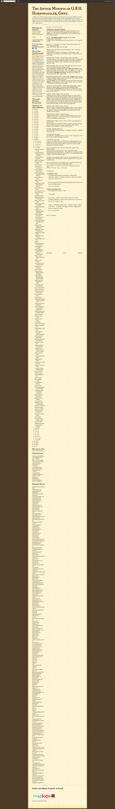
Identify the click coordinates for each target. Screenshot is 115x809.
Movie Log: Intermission (40, 405)
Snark (33, 709)
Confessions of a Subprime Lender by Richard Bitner (39, 211)
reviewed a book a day (36, 72)
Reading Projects (35, 675)
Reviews (34, 680)
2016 (35, 126)
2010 (35, 136)
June (36, 431)
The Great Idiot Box (36, 728)
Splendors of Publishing (37, 711)
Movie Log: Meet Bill (39, 409)
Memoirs (34, 634)
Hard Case (34, 575)
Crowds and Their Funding (37, 540)
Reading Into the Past (36, 672)
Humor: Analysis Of (36, 590)
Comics (33, 532)
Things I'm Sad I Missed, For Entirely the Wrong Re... (39, 226)
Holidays (34, 578)
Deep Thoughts (35, 543)
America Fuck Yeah (36, 500)
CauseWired (34, 526)
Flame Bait (34, 561)
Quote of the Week (38, 164)
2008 (35, 139)
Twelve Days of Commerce (37, 760)
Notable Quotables (36, 649)
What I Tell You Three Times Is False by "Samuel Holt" (39, 308)
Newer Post (49, 252)
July (36, 429)
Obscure (34, 653)
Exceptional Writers (36, 551)
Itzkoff (33, 611)
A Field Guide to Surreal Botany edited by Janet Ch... (40, 185)
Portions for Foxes (36, 665)
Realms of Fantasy (36, 676)
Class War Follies (35, 529)
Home (64, 252)
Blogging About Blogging (37, 510)
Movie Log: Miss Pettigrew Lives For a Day (40, 257)
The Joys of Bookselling (37, 731)
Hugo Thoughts (35, 588)
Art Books (34, 502)
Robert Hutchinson (53, 189)
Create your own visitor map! (39, 800)
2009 (35, 137)
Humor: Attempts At (36, 591)
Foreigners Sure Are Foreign (38, 564)
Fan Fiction (34, 554)
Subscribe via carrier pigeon (37, 34)
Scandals (34, 687)
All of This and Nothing (37, 496)
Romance (34, 683)
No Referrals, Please (39, 195)
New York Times (35, 645)
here (42, 86)
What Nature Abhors (39, 314)
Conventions (34, 534)
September (37, 146)
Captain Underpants (36, 525)
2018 (35, 122)
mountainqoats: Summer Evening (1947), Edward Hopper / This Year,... (37, 469)
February (37, 438)
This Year (34, 745)
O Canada (34, 652)
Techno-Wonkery (35, 719)
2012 (35, 132)
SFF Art (34, 694)
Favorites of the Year (36, 560)
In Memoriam (35, 598)
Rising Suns (34, 682)
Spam (33, 710)
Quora (33, 668)
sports (33, 713)
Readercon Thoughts (39, 407)
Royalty (33, 685)
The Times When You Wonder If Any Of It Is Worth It (39, 154)
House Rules (34, 587)
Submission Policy (36, 41)
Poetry (33, 660)
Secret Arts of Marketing (37, 692)
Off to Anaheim (38, 416)
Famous (33, 553)
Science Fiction (35, 690)
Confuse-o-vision (35, 533)
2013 (35, 131)
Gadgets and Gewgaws (37, 568)
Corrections (34, 536)
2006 (35, 443)
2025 (35, 111)
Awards (33, 503)
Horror (33, 585)
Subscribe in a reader (36, 31)
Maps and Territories (36, 628)
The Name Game (38, 385)
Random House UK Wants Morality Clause (39, 282)
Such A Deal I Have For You (38, 716)
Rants (33, 670)
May (36, 433)
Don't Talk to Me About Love (38, 544)
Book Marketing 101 (36, 513)
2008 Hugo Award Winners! (56, 29)
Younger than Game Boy (40, 287)
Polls (33, 663)
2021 (35, 117)
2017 (35, 124)
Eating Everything (38, 377)
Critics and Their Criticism (37, 539)
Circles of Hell (35, 527)
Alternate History (35, 498)
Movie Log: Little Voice (39, 289)
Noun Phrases (37, 321)
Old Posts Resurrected (36, 655)
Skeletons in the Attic (36, 699)
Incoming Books (35, 600)
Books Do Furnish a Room (37, 516)
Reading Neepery (35, 673)
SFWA (33, 696)
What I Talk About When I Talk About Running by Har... (40, 300)
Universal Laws (35, 762)
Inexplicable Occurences (37, 601)
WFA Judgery (35, 768)
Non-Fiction (34, 648)
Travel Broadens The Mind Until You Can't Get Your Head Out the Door (38, 756)
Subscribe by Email (36, 32)
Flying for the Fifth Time (40, 323)
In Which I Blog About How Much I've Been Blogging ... (40, 174)
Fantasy (33, 559)
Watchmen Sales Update (39, 423)
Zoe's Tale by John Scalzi (40, 191)
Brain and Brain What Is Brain (38, 519)
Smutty (33, 704)
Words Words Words (36, 777)
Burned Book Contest (36, 522)
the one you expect (38, 94)
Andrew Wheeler (39, 54)
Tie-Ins (33, 750)
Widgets (34, 774)
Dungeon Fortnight (36, 547)
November (37, 142)
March (36, 436)
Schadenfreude (35, 689)
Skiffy (33, 700)
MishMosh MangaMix (39, 160)
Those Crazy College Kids (37, 747)
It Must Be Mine (35, 605)
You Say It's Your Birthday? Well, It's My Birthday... (39, 273)
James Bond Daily (36, 614)
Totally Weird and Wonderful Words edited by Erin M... (39, 277)
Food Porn (34, 563)
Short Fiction (34, 697)
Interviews (34, 604)
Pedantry (34, 658)
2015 (35, 127)
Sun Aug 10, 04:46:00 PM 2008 (53, 186)
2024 (35, 112)
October (36, 144)
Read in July (37, 428)
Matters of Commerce (36, 629)
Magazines (34, 626)
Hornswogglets (40, 46)
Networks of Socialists (36, 643)
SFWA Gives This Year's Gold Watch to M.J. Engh (40, 222)
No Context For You (36, 646)
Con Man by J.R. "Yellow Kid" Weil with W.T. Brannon (39, 350)
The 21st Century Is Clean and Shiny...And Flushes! (40, 333)
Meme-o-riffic (35, 632)
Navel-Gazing (35, 642)
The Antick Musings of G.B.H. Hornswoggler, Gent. (57, 11)
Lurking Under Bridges (37, 625)
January (36, 439)
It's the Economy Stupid (37, 610)
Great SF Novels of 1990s (37, 574)
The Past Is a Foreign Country (38, 734)
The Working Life (35, 740)
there (33, 741)
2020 (35, 119)
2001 (35, 446)
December (37, 141)
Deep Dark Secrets (36, 542)
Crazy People (35, 537)
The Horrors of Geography (37, 730)
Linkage (33, 621)
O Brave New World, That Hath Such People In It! (39, 392)
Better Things (35, 508)
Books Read (34, 517)
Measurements (35, 631)
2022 (35, 116)
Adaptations (34, 492)
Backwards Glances (36, 505)
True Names (34, 758)
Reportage (34, 677)
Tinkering (37, 241)
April (36, 434)
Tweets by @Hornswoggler (37, 450)
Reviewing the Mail (36, 679)
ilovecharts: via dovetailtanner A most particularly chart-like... (38, 457)
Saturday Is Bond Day (36, 686)
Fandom (34, 557)
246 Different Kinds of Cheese (38, 486)
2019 (35, 121)
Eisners (33, 550)
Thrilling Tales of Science (37, 748)
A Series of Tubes (35, 489)
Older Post (80, 252)
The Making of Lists (36, 733)
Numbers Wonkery (36, 651)
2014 (35, 129)
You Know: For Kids (36, 782)
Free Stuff (34, 567)
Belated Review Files (36, 506)
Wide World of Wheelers (37, 772)
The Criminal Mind (36, 724)
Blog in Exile (34, 509)
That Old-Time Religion (37, 723)
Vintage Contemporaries (37, 765)
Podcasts (34, 659)
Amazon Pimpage (35, 499)
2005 (35, 444)
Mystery (34, 638)
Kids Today (34, 615)
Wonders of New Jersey (37, 775)
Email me (34, 37)
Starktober (34, 714)
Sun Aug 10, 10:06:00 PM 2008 (53, 210)
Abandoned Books (36, 491)
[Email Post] (47, 166)
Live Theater (34, 624)
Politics (33, 662)
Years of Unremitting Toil (37, 778)
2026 (35, 109)
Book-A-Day (35, 515)
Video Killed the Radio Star (37, 764)
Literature (34, 622)
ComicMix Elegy (38, 297)
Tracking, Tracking (38, 372)
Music (33, 636)
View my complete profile (37, 96)
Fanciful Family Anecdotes (37, 556)
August (36, 147)
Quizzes (33, 666)
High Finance (35, 577)
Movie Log (34, 635)
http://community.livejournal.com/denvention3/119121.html (64, 182)
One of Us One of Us (36, 656)
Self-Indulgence (35, 693)
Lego (33, 617)
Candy (33, 523)
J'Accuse (34, 612)
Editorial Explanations (36, 549)
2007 (35, 441)
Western (33, 767)
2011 (35, 134)
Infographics (34, 602)
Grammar (34, 570)
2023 (35, 114)
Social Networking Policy (37, 39)
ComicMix (34, 530)
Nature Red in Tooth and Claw (38, 639)
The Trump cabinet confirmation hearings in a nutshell (37, 474)
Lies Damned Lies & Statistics (38, 618)
